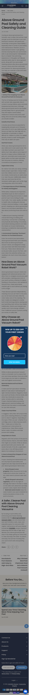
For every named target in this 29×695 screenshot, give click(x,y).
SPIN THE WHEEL (13, 361)
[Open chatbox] (25, 691)
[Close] (25, 329)
